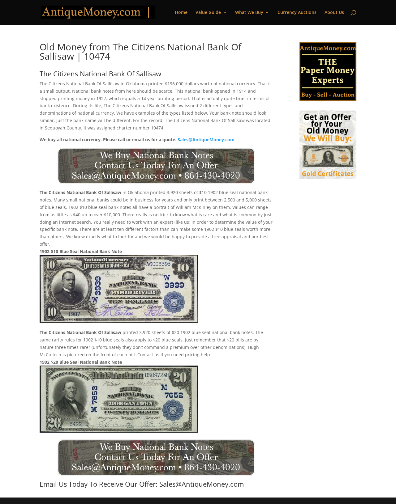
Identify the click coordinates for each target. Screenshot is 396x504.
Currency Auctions (297, 12)
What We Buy (249, 12)
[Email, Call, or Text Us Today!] (156, 165)
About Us (334, 12)
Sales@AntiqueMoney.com (206, 139)
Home (181, 12)
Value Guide (208, 12)
